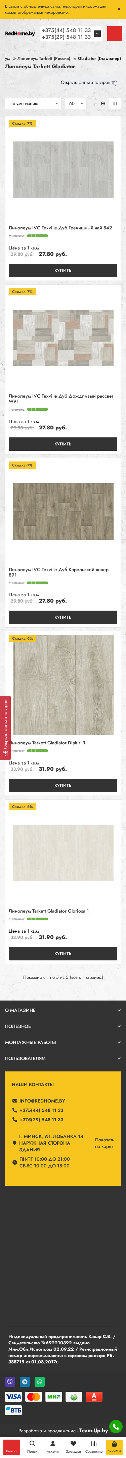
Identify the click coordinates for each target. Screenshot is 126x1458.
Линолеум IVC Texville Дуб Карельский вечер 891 (59, 572)
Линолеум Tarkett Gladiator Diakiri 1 (47, 743)
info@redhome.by (42, 1101)
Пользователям (25, 1058)
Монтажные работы (30, 1042)
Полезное (18, 1026)
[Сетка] (103, 103)
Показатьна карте (104, 1143)
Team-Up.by (93, 1430)
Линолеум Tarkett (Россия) (43, 59)
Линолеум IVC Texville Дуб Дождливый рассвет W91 (61, 399)
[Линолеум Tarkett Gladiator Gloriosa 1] (63, 853)
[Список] (115, 103)
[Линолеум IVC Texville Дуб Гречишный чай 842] (63, 170)
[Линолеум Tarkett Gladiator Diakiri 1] (63, 685)
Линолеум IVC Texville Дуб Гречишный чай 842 (60, 228)
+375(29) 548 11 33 (66, 37)
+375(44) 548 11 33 (66, 30)
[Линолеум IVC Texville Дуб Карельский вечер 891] (63, 511)
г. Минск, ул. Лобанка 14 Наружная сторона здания (51, 1143)
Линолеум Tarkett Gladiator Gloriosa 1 (49, 911)
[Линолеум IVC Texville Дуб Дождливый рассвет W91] (63, 338)
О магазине (20, 1010)
